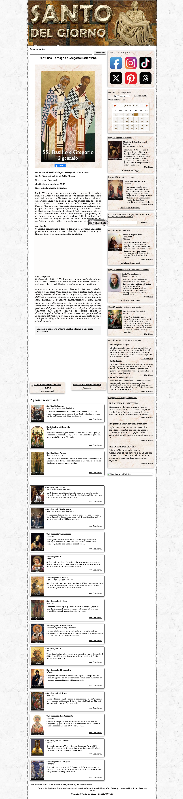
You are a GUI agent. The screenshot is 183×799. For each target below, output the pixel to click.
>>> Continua (95, 419)
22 (132, 125)
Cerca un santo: (37, 49)
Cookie (123, 788)
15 (132, 122)
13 (121, 122)
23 (137, 125)
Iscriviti (144, 222)
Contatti (42, 788)
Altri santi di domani (130, 208)
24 (142, 125)
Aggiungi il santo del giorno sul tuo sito (66, 788)
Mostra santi (140, 96)
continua (77, 234)
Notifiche (132, 788)
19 (116, 125)
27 (121, 129)
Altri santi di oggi (130, 170)
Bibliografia (103, 788)
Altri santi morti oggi (130, 300)
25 (147, 125)
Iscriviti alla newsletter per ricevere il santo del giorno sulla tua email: (129, 215)
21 (127, 125)
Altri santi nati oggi (130, 263)
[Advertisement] (68, 254)
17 (142, 122)
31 (127, 115)
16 (137, 122)
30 (121, 115)
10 (142, 118)
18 (147, 122)
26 (116, 129)
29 (116, 115)
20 (121, 125)
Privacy (114, 788)
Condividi (62, 165)
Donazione (91, 788)
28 (127, 129)
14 (127, 122)
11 (147, 118)
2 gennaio (53, 180)
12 (116, 122)
